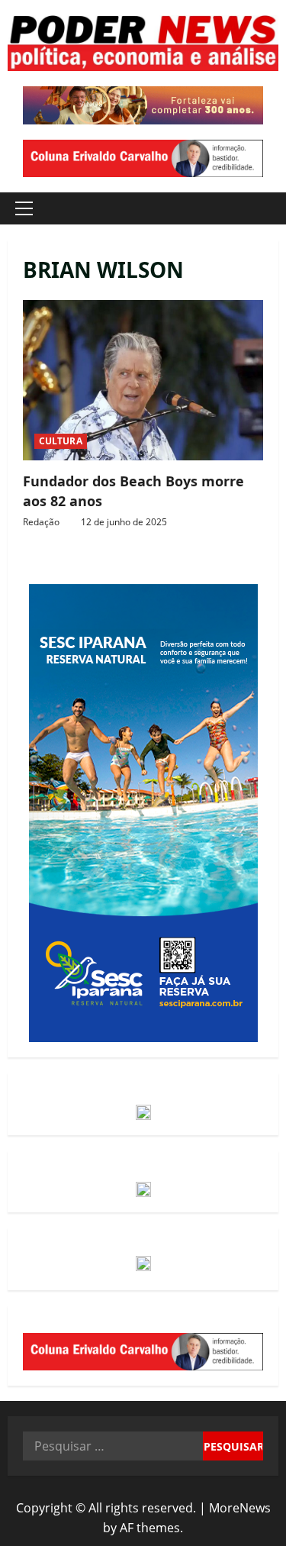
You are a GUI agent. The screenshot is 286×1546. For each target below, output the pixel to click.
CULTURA (60, 440)
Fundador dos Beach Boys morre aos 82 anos (143, 380)
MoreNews (240, 1507)
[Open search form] (259, 209)
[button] (24, 208)
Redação (41, 521)
